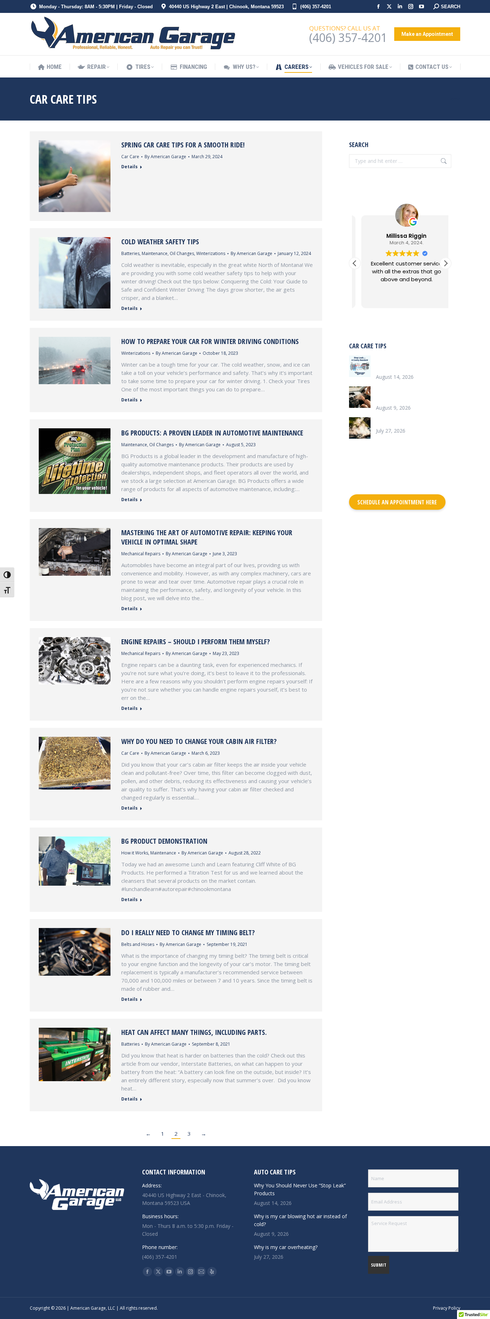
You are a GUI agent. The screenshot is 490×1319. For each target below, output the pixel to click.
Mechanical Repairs (140, 554)
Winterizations (210, 253)
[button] (445, 263)
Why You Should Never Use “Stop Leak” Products (407, 363)
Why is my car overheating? (407, 421)
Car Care (130, 157)
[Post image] (360, 366)
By (165, 157)
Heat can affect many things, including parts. (194, 1032)
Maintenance (155, 253)
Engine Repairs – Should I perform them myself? (195, 641)
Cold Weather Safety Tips (160, 241)
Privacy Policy (446, 1308)
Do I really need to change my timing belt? (188, 932)
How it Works (134, 853)
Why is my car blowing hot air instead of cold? (410, 394)
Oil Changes (182, 253)
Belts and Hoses (137, 944)
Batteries (130, 253)
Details (129, 167)
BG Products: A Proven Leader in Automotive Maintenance (212, 433)
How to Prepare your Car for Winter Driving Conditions (210, 341)
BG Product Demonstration (164, 841)
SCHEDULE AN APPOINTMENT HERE (397, 502)
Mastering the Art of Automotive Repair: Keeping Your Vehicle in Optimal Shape (206, 537)
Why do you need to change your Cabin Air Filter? (199, 741)
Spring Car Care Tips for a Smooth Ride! (183, 145)
